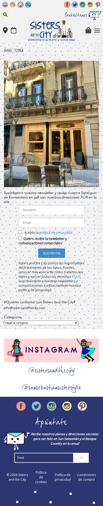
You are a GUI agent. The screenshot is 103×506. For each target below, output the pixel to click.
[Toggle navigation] (97, 31)
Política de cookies (41, 477)
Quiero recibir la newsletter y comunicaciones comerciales (42, 240)
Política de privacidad (63, 477)
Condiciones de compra (86, 477)
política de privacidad (55, 232)
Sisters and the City (18, 477)
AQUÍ (76, 276)
